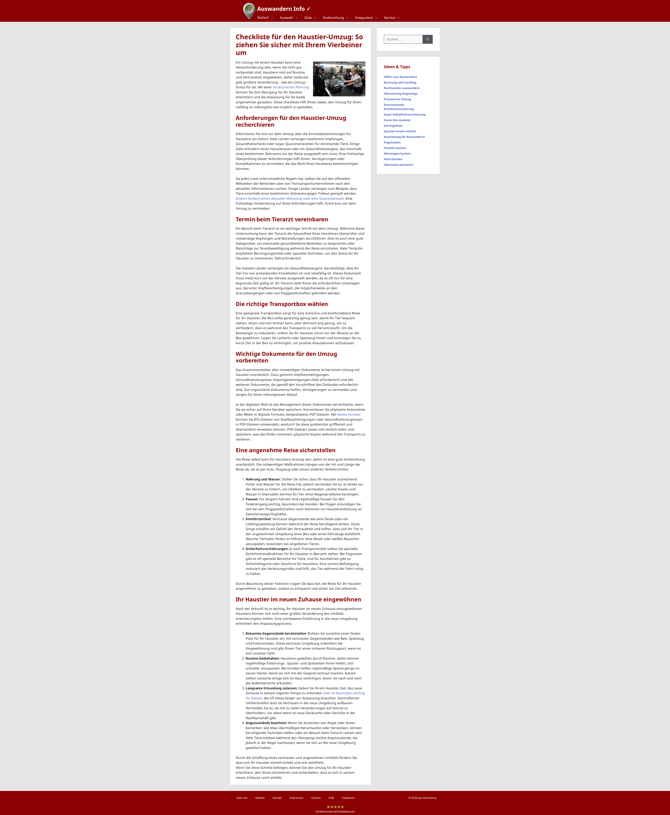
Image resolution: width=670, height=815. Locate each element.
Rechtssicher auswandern (402, 88)
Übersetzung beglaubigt (401, 93)
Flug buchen (392, 142)
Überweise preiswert (398, 165)
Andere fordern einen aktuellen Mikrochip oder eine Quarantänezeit (290, 198)
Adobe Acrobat (348, 414)
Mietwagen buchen (397, 153)
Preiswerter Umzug (397, 99)
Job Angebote (393, 126)
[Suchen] (428, 39)
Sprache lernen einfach (400, 131)
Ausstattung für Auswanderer (404, 137)
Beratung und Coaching (400, 82)
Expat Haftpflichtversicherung (405, 114)
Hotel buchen (393, 159)
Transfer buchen (395, 148)
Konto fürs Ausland (397, 120)
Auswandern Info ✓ (284, 8)
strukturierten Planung (291, 87)
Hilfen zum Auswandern (400, 77)
